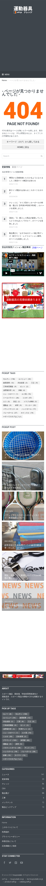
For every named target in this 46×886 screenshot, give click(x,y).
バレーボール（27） (10, 413)
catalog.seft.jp (25, 882)
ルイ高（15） (27, 394)
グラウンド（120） (10, 740)
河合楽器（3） (23, 383)
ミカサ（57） (28, 398)
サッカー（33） (31, 405)
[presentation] (6, 167)
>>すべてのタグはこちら (12, 417)
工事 (3, 798)
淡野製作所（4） (9, 390)
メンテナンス (7, 802)
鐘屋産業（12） (9, 383)
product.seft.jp (10, 882)
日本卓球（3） (21, 736)
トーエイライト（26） (11, 398)
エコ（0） (7, 402)
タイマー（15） (20, 755)
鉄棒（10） (7, 755)
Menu (7, 74)
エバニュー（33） (25, 379)
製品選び (5, 793)
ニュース (5, 774)
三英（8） (21, 721)
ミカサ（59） (8, 736)
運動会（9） (7, 405)
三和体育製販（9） (10, 386)
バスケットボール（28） (12, 748)
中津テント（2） (25, 729)
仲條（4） (22, 390)
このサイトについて (10, 827)
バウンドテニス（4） (11, 409)
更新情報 (5, 779)
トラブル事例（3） (31, 402)
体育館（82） (26, 740)
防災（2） (17, 402)
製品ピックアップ (9, 807)
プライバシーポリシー (11, 837)
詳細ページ (37, 247)
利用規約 (5, 832)
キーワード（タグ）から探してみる (23, 142)
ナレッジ (5, 784)
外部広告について (9, 841)
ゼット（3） (25, 725)
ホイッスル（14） (27, 413)
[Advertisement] (23, 39)
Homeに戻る (23, 147)
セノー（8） (7, 714)
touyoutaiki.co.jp (17, 879)
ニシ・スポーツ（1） (11, 394)
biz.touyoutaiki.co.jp (35, 879)
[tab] (6, 167)
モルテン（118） (9, 379)
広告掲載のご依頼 (9, 846)
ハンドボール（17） (29, 409)
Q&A (3, 788)
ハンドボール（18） (10, 751)
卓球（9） (19, 405)
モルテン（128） (21, 714)
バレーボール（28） (28, 751)
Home (4, 80)
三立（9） (35, 383)
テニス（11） (30, 748)
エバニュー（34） (10, 718)
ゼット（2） (24, 386)
